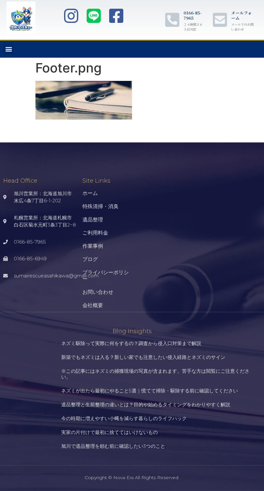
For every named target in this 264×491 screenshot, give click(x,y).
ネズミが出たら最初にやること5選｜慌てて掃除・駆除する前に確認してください (149, 391)
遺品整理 (92, 220)
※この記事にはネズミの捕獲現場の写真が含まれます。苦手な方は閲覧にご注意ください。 (155, 374)
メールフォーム (241, 15)
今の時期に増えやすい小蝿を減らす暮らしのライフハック (124, 418)
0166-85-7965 (193, 15)
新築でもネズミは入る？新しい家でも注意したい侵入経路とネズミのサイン (143, 357)
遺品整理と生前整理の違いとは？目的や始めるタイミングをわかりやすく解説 (145, 404)
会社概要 (92, 305)
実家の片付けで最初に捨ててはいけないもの (109, 432)
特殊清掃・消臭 (100, 206)
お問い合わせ (97, 292)
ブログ (90, 259)
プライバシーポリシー (105, 275)
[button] (8, 49)
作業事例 (92, 246)
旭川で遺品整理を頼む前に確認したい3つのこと (113, 446)
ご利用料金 (95, 233)
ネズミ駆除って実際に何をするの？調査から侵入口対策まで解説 (131, 343)
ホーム (90, 193)
